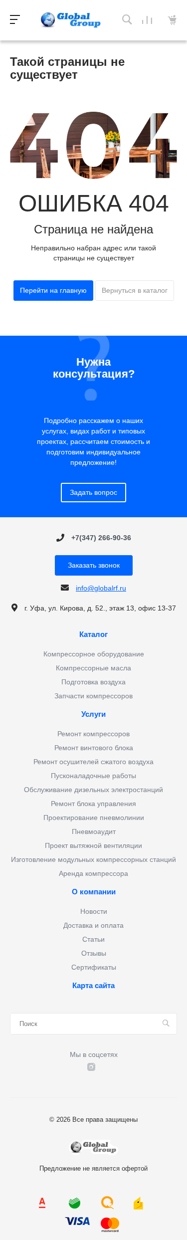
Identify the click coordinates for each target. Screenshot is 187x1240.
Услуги (93, 714)
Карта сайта (93, 986)
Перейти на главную (53, 290)
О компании (94, 892)
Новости (93, 911)
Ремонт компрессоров (93, 734)
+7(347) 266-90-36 (101, 538)
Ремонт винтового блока (93, 748)
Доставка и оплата (93, 925)
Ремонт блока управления (93, 804)
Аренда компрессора (93, 873)
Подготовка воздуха (93, 682)
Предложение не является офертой (70, 20)
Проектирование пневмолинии (93, 818)
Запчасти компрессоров (93, 696)
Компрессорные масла (93, 668)
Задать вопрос (93, 492)
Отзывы (93, 953)
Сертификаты (93, 967)
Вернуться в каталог (135, 290)
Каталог (93, 634)
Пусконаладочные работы (93, 776)
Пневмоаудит (94, 831)
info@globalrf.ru (101, 588)
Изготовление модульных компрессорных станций (93, 859)
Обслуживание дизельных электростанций (93, 790)
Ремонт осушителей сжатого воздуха (93, 762)
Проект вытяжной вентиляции (93, 845)
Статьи (93, 939)
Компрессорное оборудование (93, 654)
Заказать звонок (94, 565)
